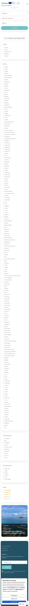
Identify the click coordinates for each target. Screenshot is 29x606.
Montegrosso (7, 242)
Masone (6, 223)
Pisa (6, 292)
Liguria (6, 49)
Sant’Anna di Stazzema (9, 349)
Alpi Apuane (7, 81)
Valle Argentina (8, 406)
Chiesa (6, 470)
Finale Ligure (7, 174)
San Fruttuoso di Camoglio (10, 341)
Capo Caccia (7, 123)
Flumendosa (7, 176)
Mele (5, 227)
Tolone (6, 393)
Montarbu (7, 231)
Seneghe (6, 372)
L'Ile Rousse (7, 187)
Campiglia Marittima (9, 121)
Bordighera (7, 105)
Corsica (6, 47)
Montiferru (7, 248)
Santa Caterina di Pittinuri (10, 351)
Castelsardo (7, 136)
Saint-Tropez (7, 332)
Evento (6, 473)
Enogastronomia (8, 447)
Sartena (6, 357)
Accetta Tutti (14, 601)
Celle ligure (7, 140)
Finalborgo (7, 172)
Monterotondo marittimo (10, 246)
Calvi (6, 117)
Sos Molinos (7, 383)
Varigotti (6, 410)
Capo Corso (7, 126)
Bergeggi (6, 96)
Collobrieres (7, 151)
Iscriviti (7, 567)
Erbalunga (7, 166)
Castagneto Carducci (9, 132)
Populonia (7, 301)
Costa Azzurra (8, 157)
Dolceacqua (7, 161)
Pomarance (7, 294)
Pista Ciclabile (8, 479)
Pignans (6, 288)
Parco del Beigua (8, 277)
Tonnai (6, 395)
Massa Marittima (8, 225)
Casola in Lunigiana (9, 130)
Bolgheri (6, 100)
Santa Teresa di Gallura (10, 355)
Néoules (6, 254)
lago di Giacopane (8, 191)
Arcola (6, 88)
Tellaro (6, 387)
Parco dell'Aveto (8, 279)
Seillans (6, 370)
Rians (6, 319)
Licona (6, 208)
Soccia (6, 379)
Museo (6, 477)
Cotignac (7, 159)
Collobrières (7, 149)
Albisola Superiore (8, 75)
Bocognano (7, 98)
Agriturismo (7, 468)
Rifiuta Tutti (14, 598)
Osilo (6, 269)
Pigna (6, 286)
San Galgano (7, 343)
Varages (6, 408)
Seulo (6, 376)
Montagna (7, 449)
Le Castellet (7, 197)
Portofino (7, 307)
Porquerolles (7, 303)
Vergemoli (7, 412)
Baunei (6, 94)
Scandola (7, 368)
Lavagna (6, 195)
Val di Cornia (7, 404)
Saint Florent (7, 328)
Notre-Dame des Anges (10, 258)
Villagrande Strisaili (9, 421)
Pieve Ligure (7, 284)
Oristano (6, 267)
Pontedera (7, 296)
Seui (5, 374)
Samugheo (7, 338)
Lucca (6, 212)
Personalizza (14, 595)
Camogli (6, 119)
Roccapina (7, 322)
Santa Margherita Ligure (10, 353)
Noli (5, 256)
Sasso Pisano (8, 364)
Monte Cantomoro (8, 237)
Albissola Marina (8, 77)
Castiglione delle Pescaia (10, 138)
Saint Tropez (7, 330)
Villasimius (7, 423)
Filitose (6, 170)
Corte (6, 155)
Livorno (6, 210)
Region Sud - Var (8, 51)
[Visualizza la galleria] (24, 508)
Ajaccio (6, 67)
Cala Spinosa (7, 115)
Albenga (6, 71)
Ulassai (6, 402)
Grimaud (6, 183)
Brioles (6, 109)
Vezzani (6, 416)
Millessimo (7, 229)
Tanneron (7, 385)
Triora (6, 400)
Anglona (6, 83)
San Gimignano (8, 345)
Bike (5, 440)
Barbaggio (7, 90)
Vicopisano (7, 419)
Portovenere (7, 309)
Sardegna (7, 53)
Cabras (6, 111)
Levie (6, 204)
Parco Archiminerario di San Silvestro (13, 275)
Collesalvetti (7, 147)
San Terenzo (7, 347)
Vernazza (6, 414)
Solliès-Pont (7, 381)
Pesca (6, 457)
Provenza (7, 311)
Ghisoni (6, 180)
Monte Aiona (7, 235)
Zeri (5, 427)
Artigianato (7, 438)
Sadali (6, 326)
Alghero (6, 79)
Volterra (6, 425)
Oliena (6, 265)
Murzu (6, 252)
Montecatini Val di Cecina (10, 239)
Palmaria (7, 273)
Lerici (6, 201)
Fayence (6, 168)
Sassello (6, 360)
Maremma (7, 218)
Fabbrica (7, 475)
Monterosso (7, 244)
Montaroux (7, 233)
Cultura (6, 444)
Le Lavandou (7, 199)
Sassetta (7, 362)
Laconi (6, 189)
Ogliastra (7, 263)
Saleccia (6, 336)
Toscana (6, 55)
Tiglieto (6, 389)
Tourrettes (7, 397)
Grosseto (7, 185)
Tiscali (6, 391)
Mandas (6, 216)
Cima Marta (7, 142)
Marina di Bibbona (8, 220)
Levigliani (7, 206)
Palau (6, 271)
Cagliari (6, 113)
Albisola (6, 73)
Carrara (6, 128)
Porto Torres (7, 305)
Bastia (6, 92)
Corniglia (6, 153)
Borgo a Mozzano (8, 107)
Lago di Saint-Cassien (9, 193)
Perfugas (7, 282)
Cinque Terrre (7, 145)
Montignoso (7, 250)
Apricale (6, 86)
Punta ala (7, 315)
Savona (6, 366)
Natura (6, 453)
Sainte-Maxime (8, 334)
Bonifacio (7, 102)
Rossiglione (7, 324)
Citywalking (7, 442)
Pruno (6, 313)
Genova (6, 178)
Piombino (7, 290)
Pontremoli (7, 298)
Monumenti (7, 451)
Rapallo (6, 317)
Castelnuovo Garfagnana (10, 134)
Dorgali (6, 164)
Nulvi (6, 260)
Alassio (6, 69)
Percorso (7, 455)
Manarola (7, 214)
